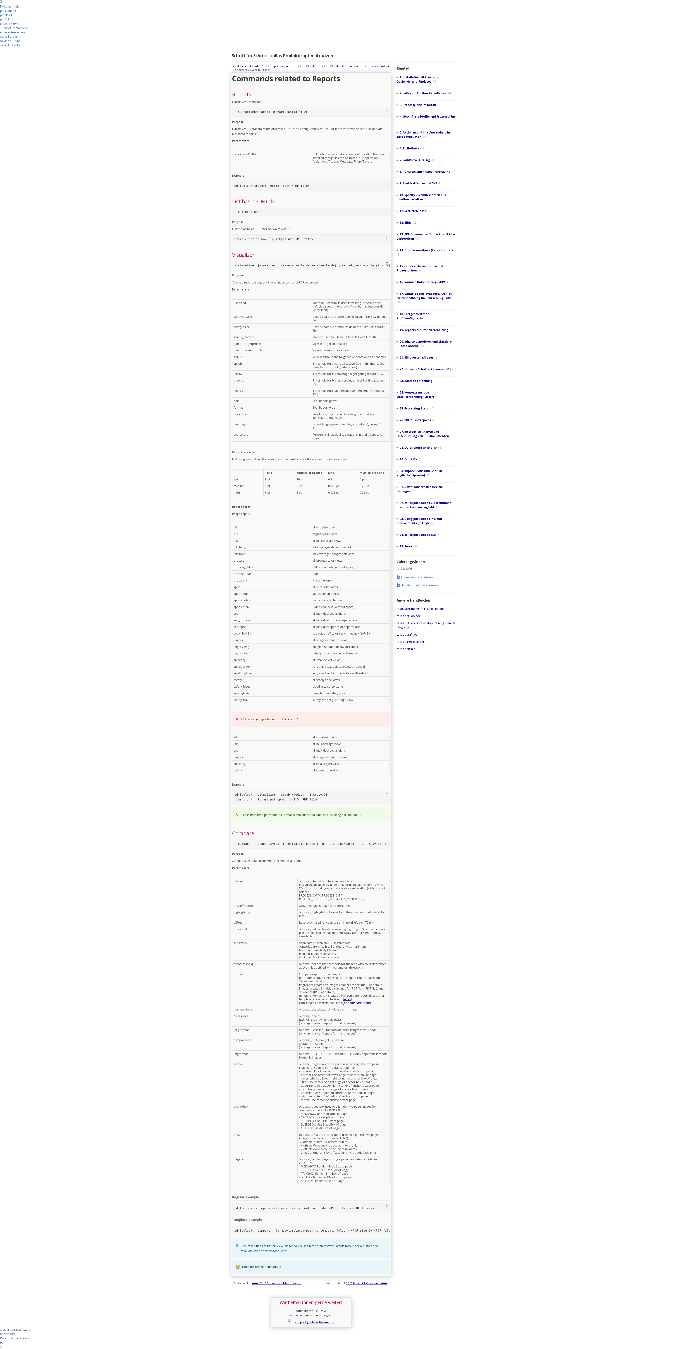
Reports (241, 94)
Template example (247, 1220)
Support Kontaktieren (15, 28)
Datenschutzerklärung (15, 1338)
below (347, 999)
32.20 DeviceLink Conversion (362, 1283)
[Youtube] (1, 1346)
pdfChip (5, 19)
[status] (311, 719)
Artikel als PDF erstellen (417, 577)
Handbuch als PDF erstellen (419, 585)
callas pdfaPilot (407, 635)
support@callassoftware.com (314, 1322)
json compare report (357, 1003)
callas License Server (410, 642)
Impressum (7, 1334)
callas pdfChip (406, 649)
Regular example (245, 1197)
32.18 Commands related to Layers (280, 1283)
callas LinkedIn (10, 45)
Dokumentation (10, 6)
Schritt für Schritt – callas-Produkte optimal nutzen (261, 66)
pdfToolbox (8, 11)
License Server (10, 24)
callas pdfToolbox (307, 66)
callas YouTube (10, 41)
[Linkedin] (1, 1342)
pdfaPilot (6, 15)
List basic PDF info (253, 201)
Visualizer (243, 255)
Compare (243, 833)
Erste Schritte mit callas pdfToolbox (420, 609)
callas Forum (8, 37)
